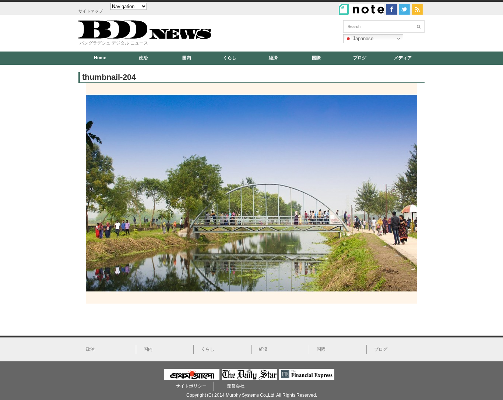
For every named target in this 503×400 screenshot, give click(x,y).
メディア (403, 57)
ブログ (359, 57)
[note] (361, 9)
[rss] (417, 9)
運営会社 (236, 386)
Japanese (362, 38)
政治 (143, 57)
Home (100, 57)
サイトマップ (90, 11)
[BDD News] (144, 37)
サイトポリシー (191, 386)
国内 (186, 57)
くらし (229, 57)
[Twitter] (404, 9)
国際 (316, 57)
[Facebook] (391, 9)
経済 (273, 57)
